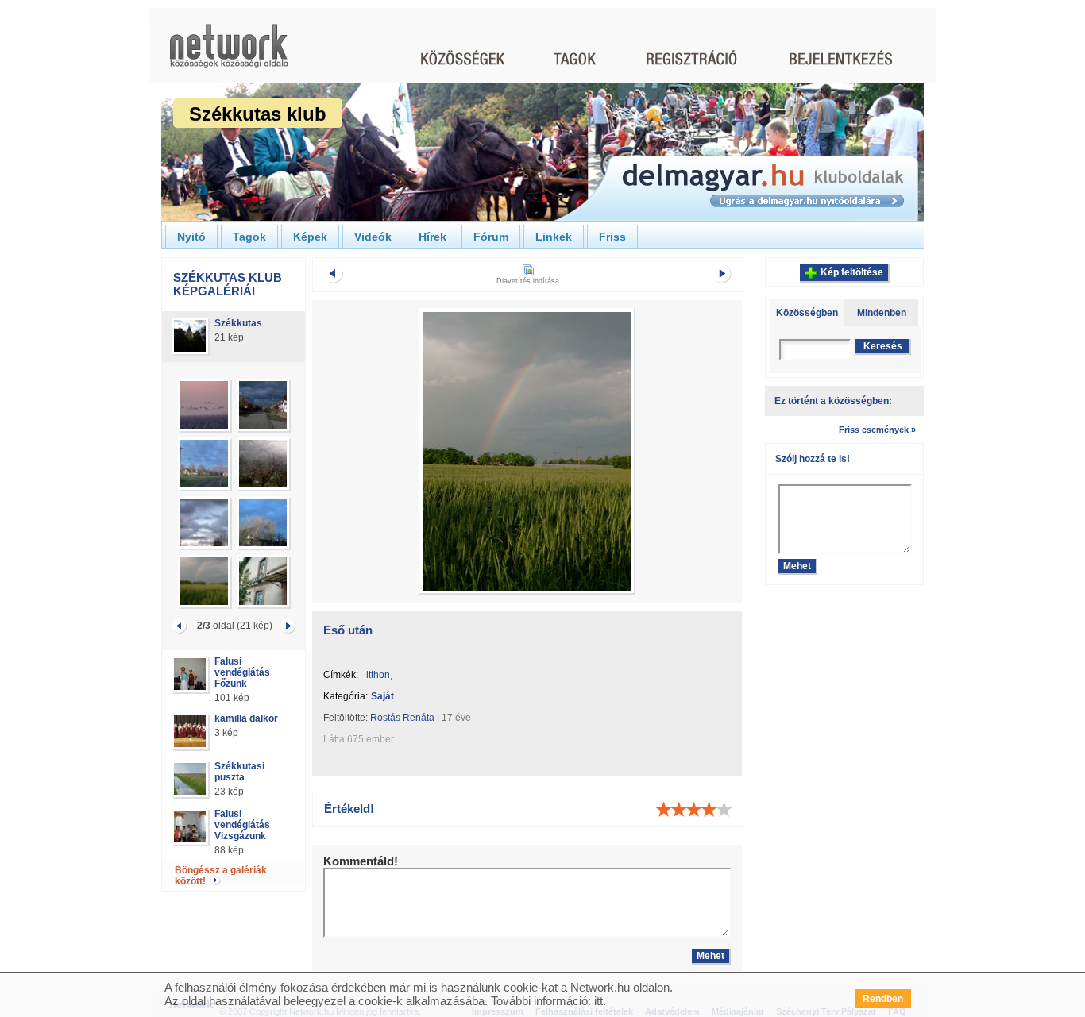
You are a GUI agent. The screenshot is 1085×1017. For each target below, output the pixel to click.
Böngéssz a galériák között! (221, 876)
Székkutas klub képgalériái (227, 284)
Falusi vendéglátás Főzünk (242, 672)
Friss (612, 236)
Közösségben (807, 312)
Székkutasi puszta (239, 772)
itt (598, 1000)
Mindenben (881, 312)
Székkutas (238, 323)
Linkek (553, 236)
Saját (382, 696)
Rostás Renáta (402, 717)
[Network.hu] (229, 54)
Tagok (249, 236)
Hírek (432, 236)
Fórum (490, 236)
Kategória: (345, 696)
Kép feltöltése (852, 272)
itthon (378, 674)
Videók (373, 236)
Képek (310, 236)
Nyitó (191, 236)
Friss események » (877, 429)
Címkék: (340, 674)
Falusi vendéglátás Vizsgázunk (242, 825)
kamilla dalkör (246, 718)
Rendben (883, 998)
